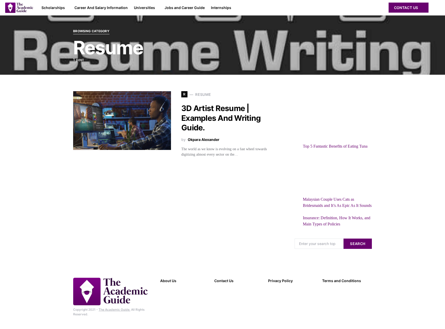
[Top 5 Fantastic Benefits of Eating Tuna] (318, 122)
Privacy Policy (280, 281)
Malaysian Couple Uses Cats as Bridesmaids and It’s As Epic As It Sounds (337, 202)
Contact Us (406, 7)
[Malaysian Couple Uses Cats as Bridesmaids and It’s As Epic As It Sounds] (318, 175)
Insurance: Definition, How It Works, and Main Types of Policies (336, 221)
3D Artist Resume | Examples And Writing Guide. (221, 118)
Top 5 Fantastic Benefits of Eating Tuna (335, 146)
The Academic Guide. (114, 309)
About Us (168, 281)
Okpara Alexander (203, 139)
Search (357, 243)
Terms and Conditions (341, 281)
